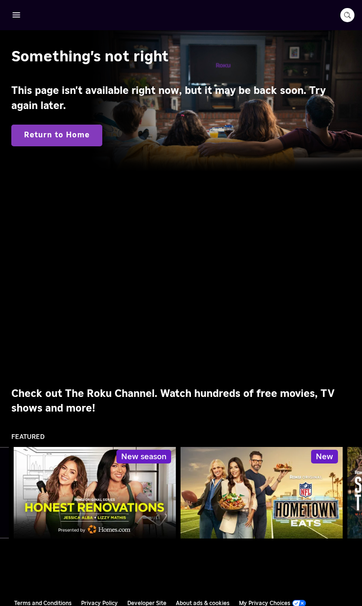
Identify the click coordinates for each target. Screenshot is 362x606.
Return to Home (57, 135)
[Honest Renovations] (95, 493)
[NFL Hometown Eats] (262, 493)
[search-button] (347, 15)
